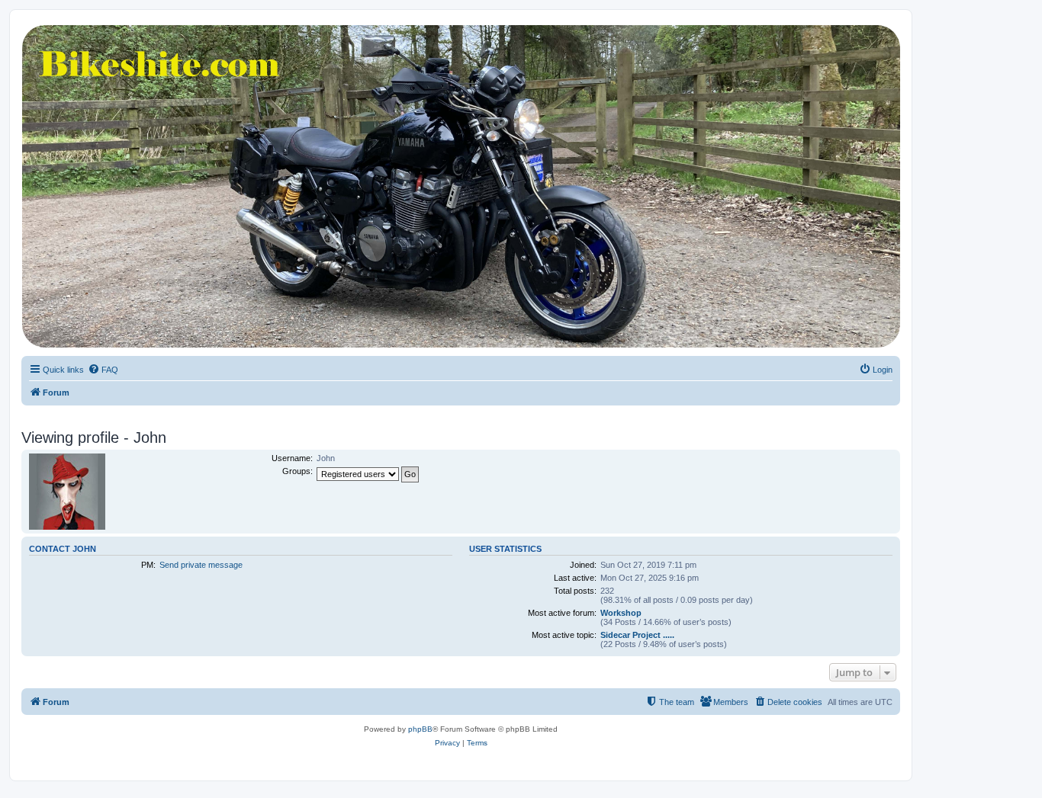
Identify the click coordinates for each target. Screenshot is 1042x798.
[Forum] (460, 186)
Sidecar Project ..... (637, 634)
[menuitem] (103, 370)
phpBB (420, 729)
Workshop (621, 612)
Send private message (201, 564)
